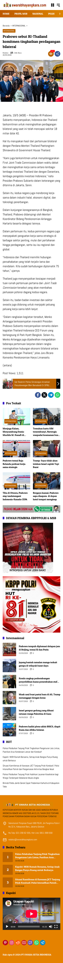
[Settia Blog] (31, 508)
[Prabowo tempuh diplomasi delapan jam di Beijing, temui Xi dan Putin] (9, 649)
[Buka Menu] (53, 5)
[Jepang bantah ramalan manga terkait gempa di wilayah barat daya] (9, 665)
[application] (31, 914)
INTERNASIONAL (9, 31)
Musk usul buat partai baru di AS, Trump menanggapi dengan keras (39, 696)
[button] (58, 5)
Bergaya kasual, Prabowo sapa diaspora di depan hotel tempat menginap (45, 496)
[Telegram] (51, 395)
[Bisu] (50, 926)
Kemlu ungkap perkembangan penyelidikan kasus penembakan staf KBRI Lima (38, 680)
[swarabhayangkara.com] (25, 4)
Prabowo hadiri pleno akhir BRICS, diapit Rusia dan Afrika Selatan (39, 728)
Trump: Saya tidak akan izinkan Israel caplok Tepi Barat (46, 463)
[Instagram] (11, 942)
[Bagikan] (57, 54)
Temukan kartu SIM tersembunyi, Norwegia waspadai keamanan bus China (45, 432)
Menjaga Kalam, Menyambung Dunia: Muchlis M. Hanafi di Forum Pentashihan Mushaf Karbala (13, 432)
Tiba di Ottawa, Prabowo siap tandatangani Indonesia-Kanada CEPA (15, 496)
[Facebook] (38, 395)
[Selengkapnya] (31, 804)
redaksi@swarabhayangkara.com (22, 839)
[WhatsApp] (57, 395)
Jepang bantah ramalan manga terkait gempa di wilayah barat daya (38, 664)
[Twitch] (30, 942)
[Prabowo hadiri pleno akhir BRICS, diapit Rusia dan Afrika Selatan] (9, 729)
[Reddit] (17, 942)
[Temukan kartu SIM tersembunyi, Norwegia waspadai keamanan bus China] (46, 416)
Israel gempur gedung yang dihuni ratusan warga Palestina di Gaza (36, 712)
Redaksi (5, 53)
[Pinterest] (5, 942)
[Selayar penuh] (56, 926)
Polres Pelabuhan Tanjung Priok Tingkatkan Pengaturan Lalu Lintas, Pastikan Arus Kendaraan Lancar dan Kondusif (37, 856)
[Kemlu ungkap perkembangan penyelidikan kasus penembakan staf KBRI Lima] (9, 681)
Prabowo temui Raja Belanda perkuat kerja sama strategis (14, 463)
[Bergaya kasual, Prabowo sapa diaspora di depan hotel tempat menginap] (46, 481)
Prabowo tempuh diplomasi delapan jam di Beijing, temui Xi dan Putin (39, 648)
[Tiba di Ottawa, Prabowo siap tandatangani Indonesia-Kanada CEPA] (16, 481)
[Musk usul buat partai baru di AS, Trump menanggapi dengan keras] (9, 697)
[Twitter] (44, 395)
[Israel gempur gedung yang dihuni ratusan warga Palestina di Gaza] (9, 713)
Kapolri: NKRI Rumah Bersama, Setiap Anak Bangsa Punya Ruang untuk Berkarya (37, 868)
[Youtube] (24, 942)
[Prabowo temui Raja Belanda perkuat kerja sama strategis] (16, 448)
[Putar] (7, 926)
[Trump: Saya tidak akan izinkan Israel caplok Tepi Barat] (46, 448)
